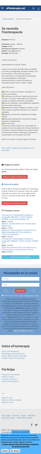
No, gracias (15, 451)
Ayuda (23, 415)
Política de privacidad (24, 418)
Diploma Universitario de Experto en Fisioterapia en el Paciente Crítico (19, 248)
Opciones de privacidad (20, 432)
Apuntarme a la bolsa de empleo (14, 203)
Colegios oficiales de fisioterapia (13, 358)
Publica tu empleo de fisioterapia (14, 177)
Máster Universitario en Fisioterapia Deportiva (19, 224)
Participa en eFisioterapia (10, 375)
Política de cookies (8, 418)
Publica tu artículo (8, 377)
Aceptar (5, 451)
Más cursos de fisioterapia (20, 257)
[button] (38, 8)
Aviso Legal (6, 415)
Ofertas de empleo (8, 19)
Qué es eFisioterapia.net (10, 351)
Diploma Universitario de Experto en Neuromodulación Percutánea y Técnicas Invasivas (19, 232)
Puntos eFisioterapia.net (10, 381)
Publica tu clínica (7, 402)
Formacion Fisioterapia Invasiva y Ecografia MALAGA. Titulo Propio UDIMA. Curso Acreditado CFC (17, 217)
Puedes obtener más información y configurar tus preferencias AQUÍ (20, 445)
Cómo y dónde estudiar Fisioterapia (14, 356)
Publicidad (31, 415)
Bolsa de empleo (11, 184)
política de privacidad (32, 295)
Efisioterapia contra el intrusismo (13, 354)
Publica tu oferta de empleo (11, 400)
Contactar (15, 415)
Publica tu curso (7, 398)
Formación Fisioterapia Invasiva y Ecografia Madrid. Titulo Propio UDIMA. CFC (20, 240)
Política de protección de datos (23, 331)
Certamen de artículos (9, 379)
